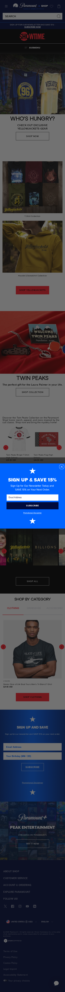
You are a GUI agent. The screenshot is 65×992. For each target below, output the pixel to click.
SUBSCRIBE (32, 505)
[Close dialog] (61, 466)
